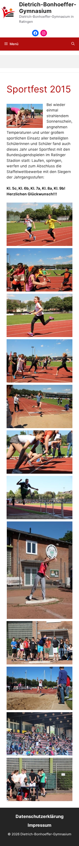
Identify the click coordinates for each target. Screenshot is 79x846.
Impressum (39, 825)
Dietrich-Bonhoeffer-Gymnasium (47, 7)
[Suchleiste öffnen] (73, 44)
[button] (39, 224)
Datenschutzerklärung (40, 816)
